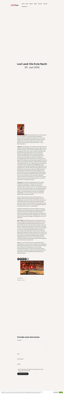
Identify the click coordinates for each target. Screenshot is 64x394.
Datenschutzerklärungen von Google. (34, 273)
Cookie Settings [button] (56, 392)
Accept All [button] (60, 392)
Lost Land (23, 279)
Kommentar (19, 340)
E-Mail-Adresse (20, 359)
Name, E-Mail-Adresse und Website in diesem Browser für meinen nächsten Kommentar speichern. (30, 370)
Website (18, 364)
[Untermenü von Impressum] (27, 6)
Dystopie (19, 279)
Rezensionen (20, 278)
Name (18, 353)
